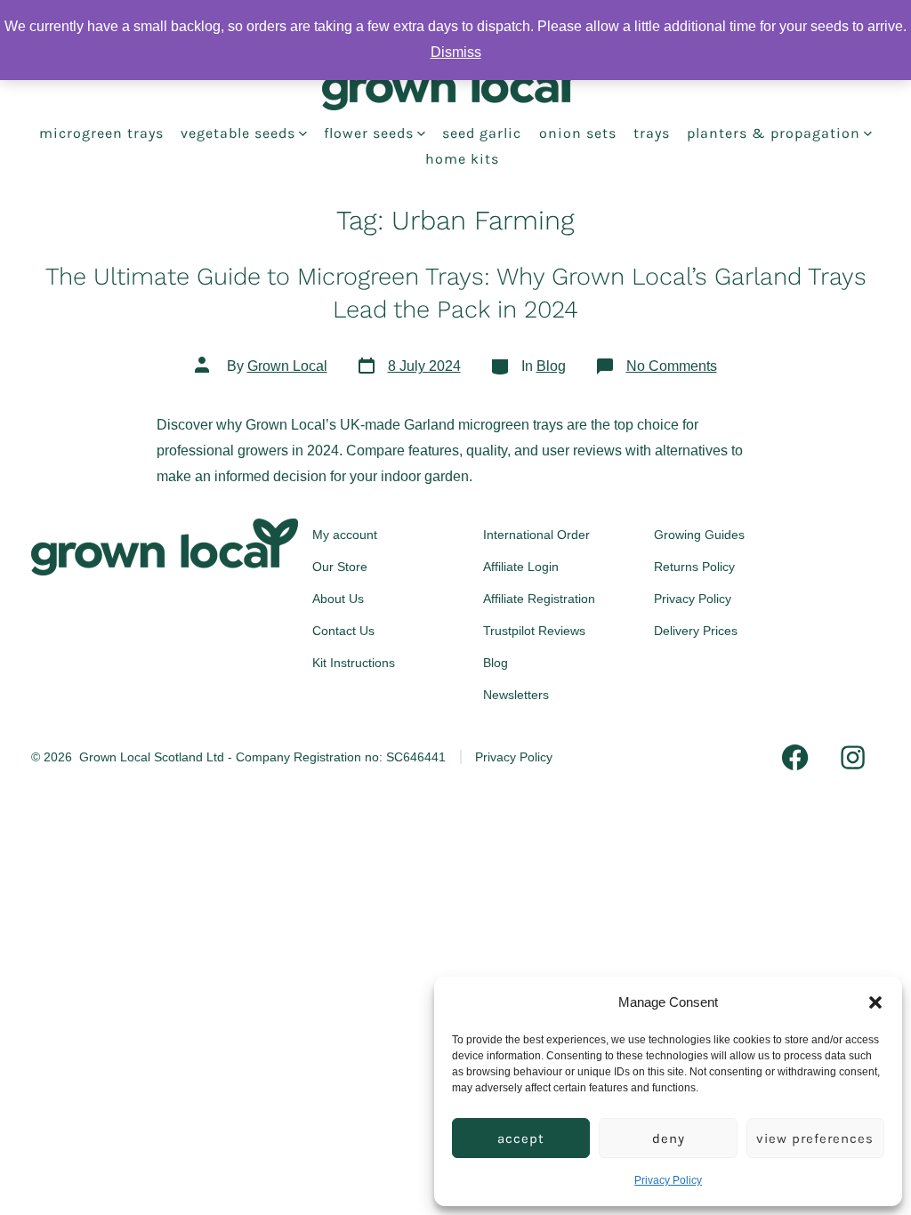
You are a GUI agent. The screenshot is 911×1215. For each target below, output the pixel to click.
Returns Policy (694, 566)
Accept (520, 1139)
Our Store (339, 566)
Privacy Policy (668, 1180)
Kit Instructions (353, 663)
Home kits (462, 158)
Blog (551, 366)
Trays (651, 133)
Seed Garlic (481, 133)
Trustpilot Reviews (534, 631)
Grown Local (287, 366)
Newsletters (516, 695)
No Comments (671, 366)
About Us (338, 598)
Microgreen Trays (101, 133)
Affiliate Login (521, 566)
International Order (536, 534)
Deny (668, 1139)
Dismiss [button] (456, 52)
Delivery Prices (696, 631)
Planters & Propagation (773, 133)
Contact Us (343, 631)
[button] (875, 1002)
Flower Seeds (369, 133)
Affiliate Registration (539, 598)
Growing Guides (699, 534)
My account (344, 534)
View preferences (815, 1139)
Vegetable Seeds (238, 133)
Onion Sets (578, 133)
